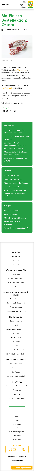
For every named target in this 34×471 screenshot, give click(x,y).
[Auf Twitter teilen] (7, 111)
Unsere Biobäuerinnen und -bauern (16, 293)
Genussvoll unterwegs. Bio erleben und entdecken (14, 131)
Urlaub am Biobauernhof (16, 376)
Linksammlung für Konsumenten (17, 386)
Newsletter (17, 439)
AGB (17, 428)
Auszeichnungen (16, 299)
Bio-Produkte (16, 337)
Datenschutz (17, 424)
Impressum (17, 420)
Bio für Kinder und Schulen (15, 354)
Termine (16, 260)
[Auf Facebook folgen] (10, 449)
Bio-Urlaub (16, 368)
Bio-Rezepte (16, 342)
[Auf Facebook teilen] (3, 111)
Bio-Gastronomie (16, 364)
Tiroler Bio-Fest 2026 (12, 187)
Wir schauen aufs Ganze (15, 282)
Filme (16, 346)
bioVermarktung (21, 70)
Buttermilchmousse (11, 210)
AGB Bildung (17, 435)
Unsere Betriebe (16, 311)
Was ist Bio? (16, 274)
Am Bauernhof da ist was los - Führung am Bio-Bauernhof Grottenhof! (15, 193)
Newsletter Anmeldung (17, 398)
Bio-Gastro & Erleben (16, 359)
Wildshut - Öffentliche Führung (16, 183)
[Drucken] (15, 111)
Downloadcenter (16, 321)
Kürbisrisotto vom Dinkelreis (15, 218)
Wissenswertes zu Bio (16, 270)
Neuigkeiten (16, 256)
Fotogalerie (17, 390)
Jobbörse (16, 264)
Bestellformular (7, 88)
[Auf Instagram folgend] (24, 449)
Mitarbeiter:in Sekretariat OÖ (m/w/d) (15, 159)
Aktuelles (16, 252)
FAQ (15, 286)
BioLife (16, 325)
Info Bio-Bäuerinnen (16, 307)
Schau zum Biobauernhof (16, 303)
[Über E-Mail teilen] (11, 111)
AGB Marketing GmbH (17, 432)
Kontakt (17, 394)
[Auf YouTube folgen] (19, 449)
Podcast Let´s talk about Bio (16, 350)
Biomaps (16, 333)
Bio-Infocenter (16, 317)
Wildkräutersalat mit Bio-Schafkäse (13, 222)
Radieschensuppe (11, 214)
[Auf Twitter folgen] (14, 449)
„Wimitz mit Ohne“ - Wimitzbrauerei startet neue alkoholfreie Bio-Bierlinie (15, 145)
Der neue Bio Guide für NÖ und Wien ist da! (16, 137)
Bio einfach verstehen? (16, 278)
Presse (17, 417)
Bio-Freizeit (16, 372)
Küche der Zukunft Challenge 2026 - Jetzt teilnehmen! (15, 153)
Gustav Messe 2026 (11, 175)
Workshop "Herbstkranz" (13, 179)
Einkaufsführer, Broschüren (15, 329)
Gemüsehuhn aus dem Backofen (17, 228)
